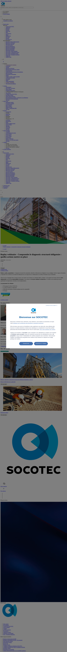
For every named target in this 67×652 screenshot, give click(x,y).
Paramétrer (26, 343)
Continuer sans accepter (51, 305)
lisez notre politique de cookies (47, 329)
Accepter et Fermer (41, 343)
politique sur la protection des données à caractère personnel (28, 323)
